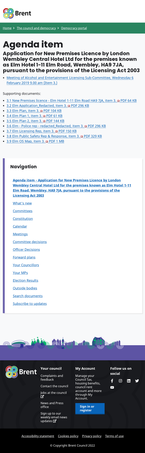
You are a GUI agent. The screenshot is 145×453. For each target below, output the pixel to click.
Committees (22, 211)
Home (7, 28)
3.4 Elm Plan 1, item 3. (34, 115)
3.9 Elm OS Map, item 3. (35, 141)
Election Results (25, 280)
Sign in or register (87, 408)
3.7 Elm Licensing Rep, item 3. (42, 131)
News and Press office (52, 405)
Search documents (28, 296)
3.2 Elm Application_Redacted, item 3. (48, 105)
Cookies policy (68, 436)
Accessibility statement (38, 436)
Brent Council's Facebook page (112, 381)
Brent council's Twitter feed (137, 381)
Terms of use (114, 436)
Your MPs (20, 272)
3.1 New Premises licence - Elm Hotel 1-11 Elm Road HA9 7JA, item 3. (72, 100)
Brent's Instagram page (120, 381)
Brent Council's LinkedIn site (129, 381)
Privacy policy (91, 436)
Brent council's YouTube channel (112, 387)
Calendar (20, 226)
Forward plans (24, 257)
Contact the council (54, 386)
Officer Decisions (26, 249)
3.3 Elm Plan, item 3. (34, 110)
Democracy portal (74, 28)
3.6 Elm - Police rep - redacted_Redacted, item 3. (56, 126)
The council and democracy (36, 28)
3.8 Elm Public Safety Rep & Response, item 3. (54, 136)
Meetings (20, 234)
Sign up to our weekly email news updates (54, 417)
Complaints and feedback (52, 377)
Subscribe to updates (30, 303)
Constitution (23, 218)
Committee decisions (30, 242)
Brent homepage (21, 372)
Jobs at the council (54, 393)
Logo (17, 13)
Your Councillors (26, 265)
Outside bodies (25, 288)
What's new (22, 203)
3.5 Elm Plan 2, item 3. (35, 121)
